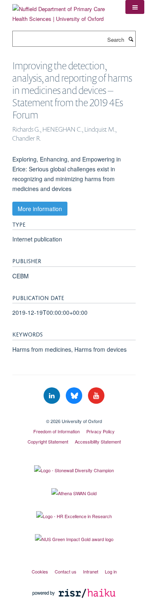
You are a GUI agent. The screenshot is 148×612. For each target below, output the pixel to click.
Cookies (40, 571)
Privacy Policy (100, 431)
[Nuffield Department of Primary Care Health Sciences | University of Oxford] (62, 11)
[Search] (130, 38)
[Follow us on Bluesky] (75, 396)
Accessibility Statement (98, 441)
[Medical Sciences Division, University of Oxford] (74, 414)
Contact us (65, 571)
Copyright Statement (48, 441)
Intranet (90, 571)
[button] (134, 7)
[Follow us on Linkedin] (53, 396)
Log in (111, 571)
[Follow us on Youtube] (96, 396)
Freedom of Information (56, 431)
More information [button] (40, 209)
